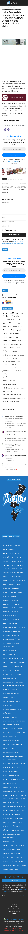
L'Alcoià (18, 371)
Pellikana (22, 388)
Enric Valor (6, 355)
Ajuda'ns (4, 295)
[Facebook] (3, 34)
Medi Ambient (13, 7)
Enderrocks (14, 351)
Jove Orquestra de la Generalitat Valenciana (12, 368)
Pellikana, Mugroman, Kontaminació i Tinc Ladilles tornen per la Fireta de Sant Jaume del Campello (7, 189)
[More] (21, 34)
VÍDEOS (14, 9)
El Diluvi (11, 347)
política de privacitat (13, 161)
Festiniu (14, 355)
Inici (3, 7)
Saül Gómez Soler (21, 398)
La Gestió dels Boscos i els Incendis (15, 179)
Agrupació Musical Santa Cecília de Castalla (13, 314)
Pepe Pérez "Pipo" (7, 391)
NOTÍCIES (7, 7)
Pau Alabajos (16, 388)
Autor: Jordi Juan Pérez (11, 121)
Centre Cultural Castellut (9, 327)
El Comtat (4, 347)
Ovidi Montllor (7, 388)
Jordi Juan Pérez (8, 416)
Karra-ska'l (12, 370)
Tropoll (11, 401)
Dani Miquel (15, 344)
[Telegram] (17, 34)
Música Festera (9, 384)
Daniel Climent (6, 344)
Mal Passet (7, 377)
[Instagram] (10, 877)
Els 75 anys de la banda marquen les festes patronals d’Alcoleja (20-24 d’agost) (14, 418)
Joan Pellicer (5, 364)
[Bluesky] (18, 877)
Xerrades (19, 9)
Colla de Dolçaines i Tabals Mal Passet (11, 332)
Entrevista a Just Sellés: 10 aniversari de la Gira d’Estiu (20, 187)
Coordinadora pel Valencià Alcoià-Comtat (12, 339)
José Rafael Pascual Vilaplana (16, 364)
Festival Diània (21, 355)
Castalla (17, 323)
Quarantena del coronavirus (8, 398)
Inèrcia (18, 361)
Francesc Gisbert (6, 358)
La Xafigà (4, 374)
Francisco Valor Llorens (16, 358)
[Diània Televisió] (14, 3)
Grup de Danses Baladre (8, 361)
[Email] (13, 34)
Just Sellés (5, 371)
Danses (21, 344)
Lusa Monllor (11, 374)
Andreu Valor (8, 323)
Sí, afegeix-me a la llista (9, 230)
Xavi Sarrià (16, 401)
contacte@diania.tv (21, 895)
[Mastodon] (22, 877)
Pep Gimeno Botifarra (12, 394)
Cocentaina (20, 326)
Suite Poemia (5, 401)
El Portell (17, 347)
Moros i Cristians (8, 381)
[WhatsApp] (10, 34)
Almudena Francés (18, 320)
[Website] (5, 129)
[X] (6, 34)
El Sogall (6, 351)
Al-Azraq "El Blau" (7, 320)
